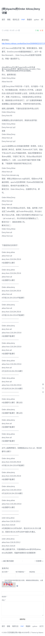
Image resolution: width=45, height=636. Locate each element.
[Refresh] (17, 584)
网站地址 (32, 572)
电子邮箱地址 (20, 572)
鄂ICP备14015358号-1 (23, 632)
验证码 (4, 596)
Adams (40, 632)
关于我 (41, 626)
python (36, 20)
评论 (4, 600)
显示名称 (5, 572)
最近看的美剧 (8, 561)
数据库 (29, 20)
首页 (3, 20)
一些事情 (38, 561)
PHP (23, 20)
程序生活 (16, 20)
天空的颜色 (11, 632)
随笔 (8, 20)
